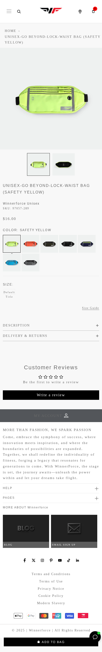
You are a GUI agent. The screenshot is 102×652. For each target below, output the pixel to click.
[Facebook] (25, 560)
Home (10, 31)
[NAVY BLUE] (87, 244)
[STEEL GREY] (30, 262)
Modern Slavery (51, 603)
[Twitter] (34, 560)
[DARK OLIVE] (49, 244)
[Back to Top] (84, 637)
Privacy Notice (51, 588)
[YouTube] (60, 560)
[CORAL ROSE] (30, 244)
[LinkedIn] (77, 560)
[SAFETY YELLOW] (12, 244)
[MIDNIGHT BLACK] (68, 244)
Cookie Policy (51, 596)
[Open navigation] (9, 11)
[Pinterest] (51, 560)
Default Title (9, 293)
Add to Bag (53, 642)
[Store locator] (79, 11)
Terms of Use (51, 581)
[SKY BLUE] (12, 262)
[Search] (18, 11)
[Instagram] (42, 560)
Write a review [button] (51, 395)
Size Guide (90, 308)
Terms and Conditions (51, 574)
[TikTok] (69, 560)
